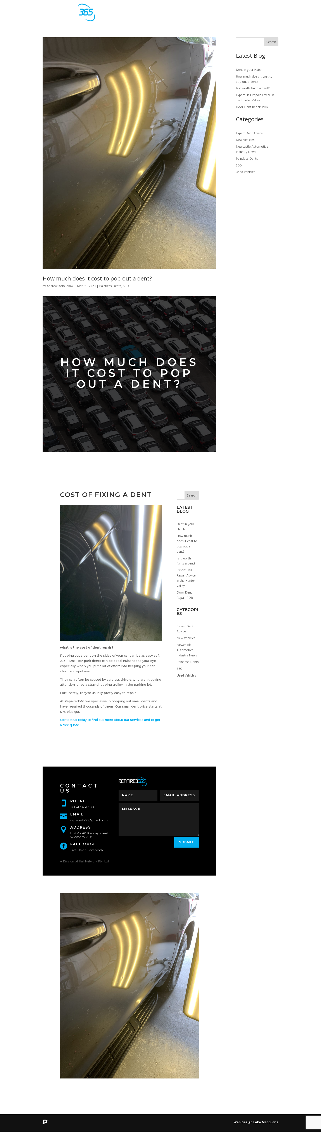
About (186, 12)
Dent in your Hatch (249, 70)
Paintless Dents (110, 286)
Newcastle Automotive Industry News (187, 650)
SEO (126, 286)
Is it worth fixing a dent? (252, 88)
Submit (186, 842)
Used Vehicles (186, 675)
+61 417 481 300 (82, 807)
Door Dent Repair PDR (252, 107)
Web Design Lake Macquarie (256, 1122)
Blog (209, 12)
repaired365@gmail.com (89, 820)
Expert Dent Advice (249, 133)
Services (158, 12)
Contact (265, 12)
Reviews (234, 12)
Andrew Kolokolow (60, 286)
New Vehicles (186, 638)
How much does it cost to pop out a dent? (97, 278)
